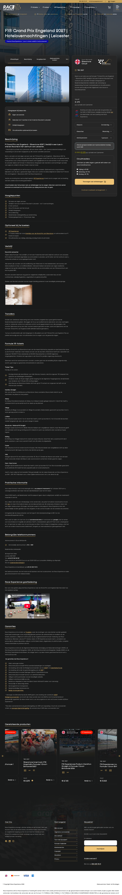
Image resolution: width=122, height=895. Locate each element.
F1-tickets (34, 7)
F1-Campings (74, 7)
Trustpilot (28, 632)
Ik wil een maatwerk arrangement (93, 190)
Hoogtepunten (41, 59)
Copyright (57, 851)
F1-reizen (46, 7)
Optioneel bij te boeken (54, 59)
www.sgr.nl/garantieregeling (20, 708)
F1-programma (89, 7)
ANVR (46, 668)
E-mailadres (88, 838)
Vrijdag (83, 169)
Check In (79, 125)
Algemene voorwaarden (62, 832)
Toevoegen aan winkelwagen (93, 181)
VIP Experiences (59, 7)
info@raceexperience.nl (95, 1)
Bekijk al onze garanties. (16, 690)
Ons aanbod (58, 836)
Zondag (84, 174)
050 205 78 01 (83, 1)
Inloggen (112, 1)
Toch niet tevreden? (60, 839)
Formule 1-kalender (60, 843)
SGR (41, 670)
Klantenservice (59, 847)
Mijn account (58, 828)
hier (9, 504)
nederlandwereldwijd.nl (17, 562)
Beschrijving (28, 59)
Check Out (80, 131)
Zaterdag (84, 172)
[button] (67, 59)
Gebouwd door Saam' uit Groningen (108, 884)
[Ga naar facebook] (6, 841)
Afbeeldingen (14, 59)
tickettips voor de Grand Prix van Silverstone (39, 233)
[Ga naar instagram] (13, 841)
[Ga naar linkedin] (10, 841)
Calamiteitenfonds (56, 668)
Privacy (56, 859)
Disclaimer (57, 855)
